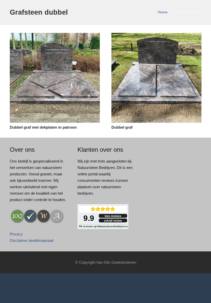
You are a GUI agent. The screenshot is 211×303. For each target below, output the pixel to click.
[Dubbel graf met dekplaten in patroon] (55, 36)
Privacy (16, 234)
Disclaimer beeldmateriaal (31, 240)
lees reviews (113, 215)
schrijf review (113, 220)
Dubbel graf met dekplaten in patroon (43, 127)
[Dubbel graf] (156, 36)
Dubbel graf (122, 127)
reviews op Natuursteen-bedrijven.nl (103, 226)
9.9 (88, 218)
